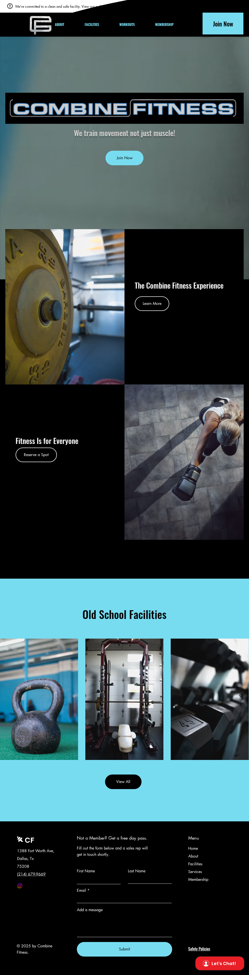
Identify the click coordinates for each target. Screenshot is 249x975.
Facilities (195, 864)
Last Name (136, 871)
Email (81, 890)
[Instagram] (20, 886)
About (193, 856)
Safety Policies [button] (199, 949)
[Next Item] (241, 699)
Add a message (90, 910)
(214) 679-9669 (31, 874)
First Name (86, 871)
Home (193, 848)
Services (195, 871)
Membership (198, 879)
